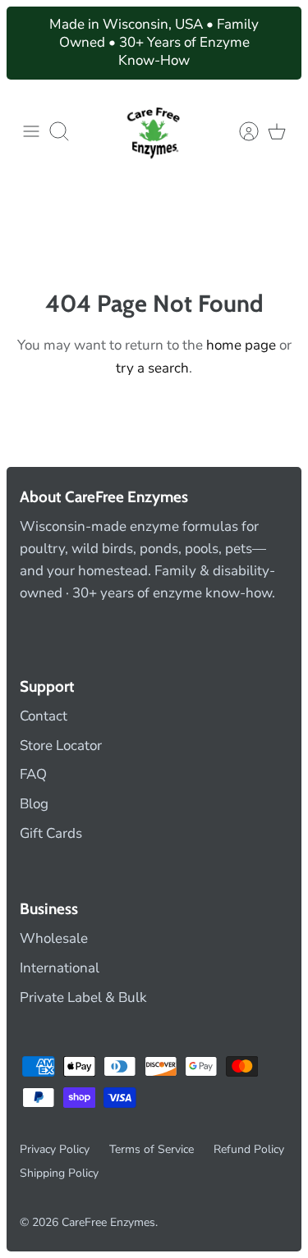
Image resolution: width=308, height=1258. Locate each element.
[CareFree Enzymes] (154, 131)
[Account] (241, 131)
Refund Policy (249, 1149)
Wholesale (54, 938)
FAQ (33, 774)
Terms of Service (151, 1149)
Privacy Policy (55, 1149)
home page (241, 345)
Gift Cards (51, 833)
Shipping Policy (59, 1173)
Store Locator (61, 745)
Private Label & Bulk (83, 997)
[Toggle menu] (31, 131)
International (59, 967)
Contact (43, 716)
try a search (152, 368)
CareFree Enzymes (108, 1222)
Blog (34, 803)
